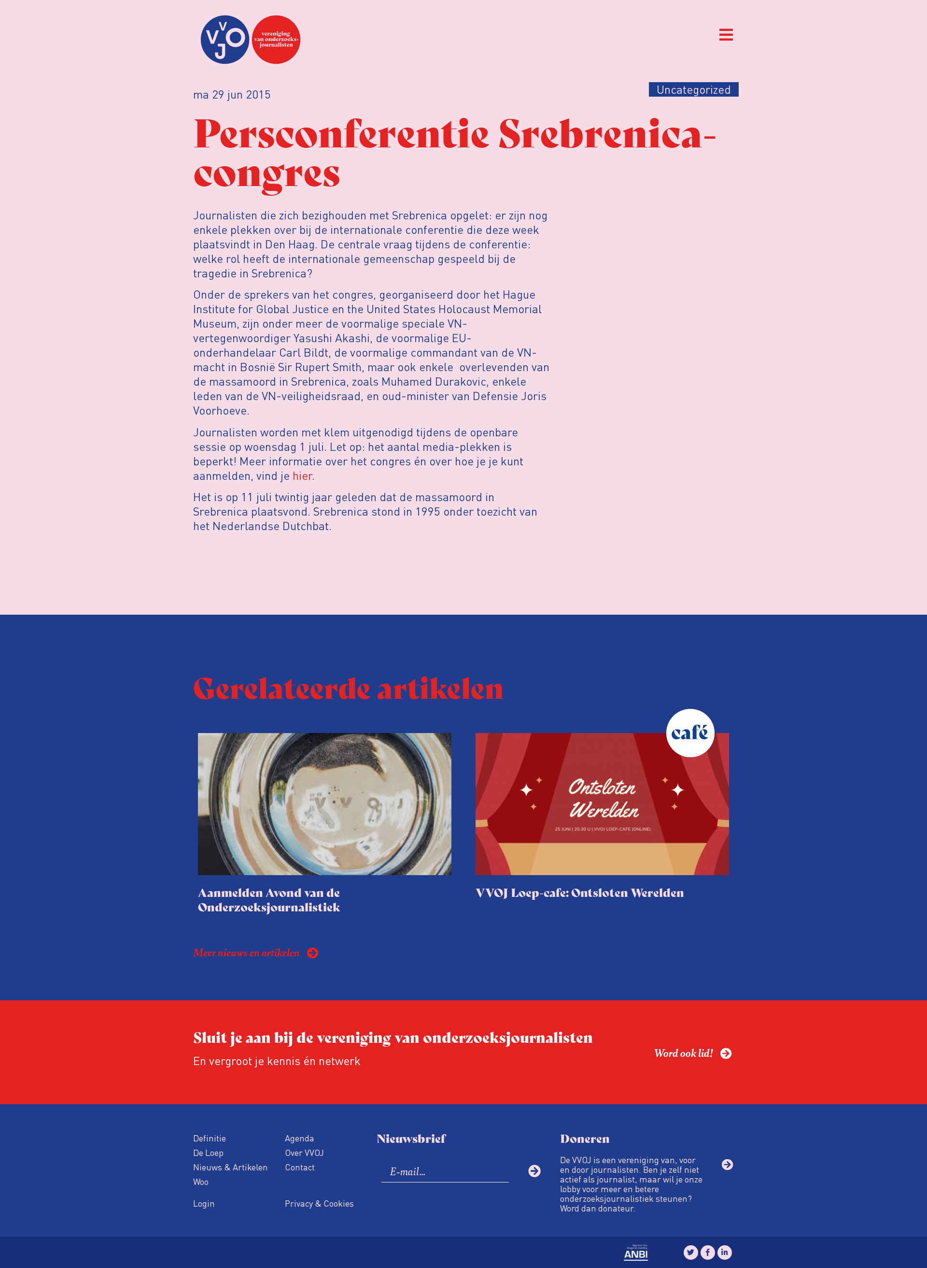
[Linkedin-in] (724, 1252)
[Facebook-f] (708, 1252)
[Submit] (534, 1171)
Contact (300, 1166)
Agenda (299, 1137)
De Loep (208, 1152)
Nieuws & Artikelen (230, 1166)
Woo (201, 1181)
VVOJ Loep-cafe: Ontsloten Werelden (580, 891)
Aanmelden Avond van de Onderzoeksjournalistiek (269, 899)
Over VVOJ (304, 1152)
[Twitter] (691, 1252)
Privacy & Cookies (319, 1203)
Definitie (209, 1137)
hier (302, 475)
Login (204, 1203)
